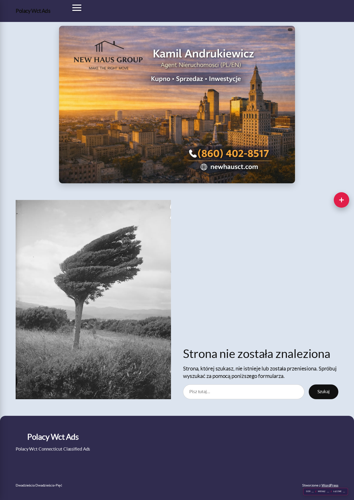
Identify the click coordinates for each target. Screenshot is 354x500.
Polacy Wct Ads (33, 11)
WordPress (329, 485)
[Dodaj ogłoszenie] (341, 200)
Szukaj (323, 391)
